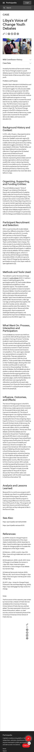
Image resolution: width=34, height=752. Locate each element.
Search (5, 751)
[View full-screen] (29, 40)
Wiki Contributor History (12, 59)
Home (4, 748)
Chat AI (27, 745)
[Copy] (4, 34)
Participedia (11, 2)
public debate (14, 278)
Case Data (7, 63)
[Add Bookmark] (6, 34)
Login (27, 3)
